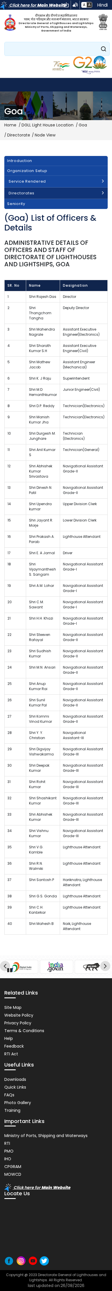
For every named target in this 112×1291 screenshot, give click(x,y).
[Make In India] (91, 967)
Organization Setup (27, 170)
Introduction (19, 160)
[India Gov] (56, 967)
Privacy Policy (17, 1023)
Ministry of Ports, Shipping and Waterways (46, 1135)
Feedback (14, 1046)
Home (10, 125)
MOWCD (12, 1174)
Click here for (37, 5)
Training (12, 1110)
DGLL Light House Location (48, 125)
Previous (6, 967)
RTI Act (11, 1054)
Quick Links (15, 1087)
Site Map (13, 1007)
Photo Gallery (17, 1103)
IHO (7, 1159)
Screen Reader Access (75, 5)
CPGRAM (12, 1166)
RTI (7, 1143)
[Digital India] (21, 967)
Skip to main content (66, 5)
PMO (8, 1151)
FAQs (9, 1095)
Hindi (102, 5)
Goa (83, 125)
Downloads (15, 1079)
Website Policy (18, 1015)
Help (8, 1038)
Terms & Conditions (24, 1031)
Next (106, 967)
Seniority (16, 203)
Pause (10, 969)
